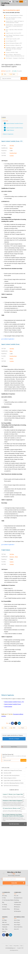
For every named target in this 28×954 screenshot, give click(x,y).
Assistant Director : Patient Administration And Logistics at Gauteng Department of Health (14, 26)
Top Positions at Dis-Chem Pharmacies (11, 785)
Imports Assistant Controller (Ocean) (14, 127)
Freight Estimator (10, 130)
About (7, 945)
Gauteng (11, 561)
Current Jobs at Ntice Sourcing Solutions (11, 775)
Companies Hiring (6, 909)
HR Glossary (16, 909)
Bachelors (12, 556)
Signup (21, 1)
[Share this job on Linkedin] (19, 723)
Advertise (4, 931)
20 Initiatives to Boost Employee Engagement (12, 800)
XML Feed (4, 922)
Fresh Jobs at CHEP (7, 772)
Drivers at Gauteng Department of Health (14, 15)
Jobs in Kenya (17, 922)
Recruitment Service (18, 897)
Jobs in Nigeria (17, 924)
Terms (21, 945)
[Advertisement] (14, 97)
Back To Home (14, 746)
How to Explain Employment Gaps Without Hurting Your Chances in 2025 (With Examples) (13, 815)
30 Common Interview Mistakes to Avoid (11, 808)
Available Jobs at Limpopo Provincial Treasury (13, 770)
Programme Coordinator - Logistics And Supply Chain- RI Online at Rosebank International (14, 49)
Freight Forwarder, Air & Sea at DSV (13, 33)
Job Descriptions (17, 911)
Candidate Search (17, 902)
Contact (10, 945)
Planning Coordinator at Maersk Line (13, 45)
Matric (11, 148)
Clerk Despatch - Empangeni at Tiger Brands (15, 58)
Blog (3, 902)
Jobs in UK (16, 929)
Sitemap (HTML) (5, 924)
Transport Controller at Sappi (12, 52)
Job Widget (4, 920)
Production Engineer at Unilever (10, 778)
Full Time (12, 145)
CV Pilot (4, 897)
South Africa (11, 1)
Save (5, 74)
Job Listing (4, 895)
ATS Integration (17, 904)
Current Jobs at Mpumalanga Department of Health (13, 783)
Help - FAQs (4, 929)
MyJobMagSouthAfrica (14, 950)
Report (22, 727)
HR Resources (17, 906)
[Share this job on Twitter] (15, 723)
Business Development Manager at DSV (14, 43)
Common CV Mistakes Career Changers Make (13, 794)
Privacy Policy (16, 945)
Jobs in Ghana (17, 920)
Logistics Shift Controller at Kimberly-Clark (12, 780)
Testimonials (4, 926)
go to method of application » (8, 339)
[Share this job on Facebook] (12, 723)
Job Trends (4, 906)
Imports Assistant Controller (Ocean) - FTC (12, 141)
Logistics (12, 155)
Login (17, 1)
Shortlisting (16, 900)
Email (14, 74)
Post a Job (16, 895)
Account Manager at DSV (11, 41)
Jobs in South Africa (18, 926)
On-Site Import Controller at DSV (13, 38)
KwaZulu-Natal (13, 153)
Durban (11, 358)
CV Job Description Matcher (8, 900)
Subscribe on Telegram (14, 738)
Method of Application (8, 134)
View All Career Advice (14, 823)
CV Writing (4, 904)
